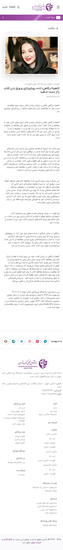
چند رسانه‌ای (20, 432)
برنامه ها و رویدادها (49, 521)
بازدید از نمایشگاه (50, 483)
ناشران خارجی (51, 451)
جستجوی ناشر (51, 512)
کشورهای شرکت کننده (16, 414)
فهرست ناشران (49, 447)
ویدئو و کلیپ (20, 439)
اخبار (55, 403)
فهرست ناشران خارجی (46, 460)
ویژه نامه (53, 411)
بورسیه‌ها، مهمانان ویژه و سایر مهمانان (13, 419)
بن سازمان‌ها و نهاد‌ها (16, 462)
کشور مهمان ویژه (18, 411)
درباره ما (21, 474)
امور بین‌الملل (19, 403)
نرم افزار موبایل (18, 451)
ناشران (54, 429)
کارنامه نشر (52, 422)
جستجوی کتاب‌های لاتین (47, 506)
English (12, 7)
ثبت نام (52, 438)
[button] (18, 7)
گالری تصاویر (20, 443)
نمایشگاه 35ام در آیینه (48, 414)
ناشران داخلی (51, 434)
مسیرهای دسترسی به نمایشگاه (44, 487)
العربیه (4, 7)
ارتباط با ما (20, 470)
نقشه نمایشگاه (51, 490)
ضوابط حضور (50, 443)
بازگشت (52, 28)
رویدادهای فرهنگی (49, 525)
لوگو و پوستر (20, 436)
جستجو (53, 498)
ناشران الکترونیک (50, 465)
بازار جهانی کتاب (18, 424)
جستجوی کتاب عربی (49, 509)
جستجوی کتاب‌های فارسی (46, 503)
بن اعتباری (20, 458)
